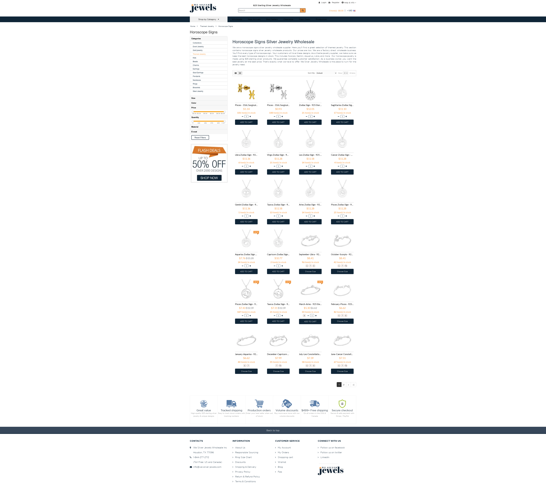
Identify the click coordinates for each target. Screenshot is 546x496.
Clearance (288, 19)
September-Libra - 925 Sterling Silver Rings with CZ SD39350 (310, 254)
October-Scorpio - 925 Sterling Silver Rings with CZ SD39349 (342, 254)
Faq (280, 471)
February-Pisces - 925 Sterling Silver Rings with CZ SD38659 (342, 304)
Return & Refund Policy (247, 476)
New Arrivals (254, 19)
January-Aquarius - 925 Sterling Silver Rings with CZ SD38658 (246, 354)
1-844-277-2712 (200, 457)
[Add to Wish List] (258, 80)
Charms (196, 65)
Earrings (196, 69)
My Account (284, 447)
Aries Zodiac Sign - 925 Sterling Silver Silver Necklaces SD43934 (310, 204)
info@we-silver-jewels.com (206, 467)
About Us (240, 447)
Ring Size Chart (243, 457)
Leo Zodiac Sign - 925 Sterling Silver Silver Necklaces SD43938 (310, 155)
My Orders (283, 452)
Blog (280, 467)
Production (321, 19)
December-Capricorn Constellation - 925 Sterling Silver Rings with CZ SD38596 (278, 354)
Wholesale (237, 19)
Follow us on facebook (332, 447)
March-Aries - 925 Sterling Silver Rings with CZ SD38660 (310, 304)
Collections (197, 43)
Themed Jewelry (199, 54)
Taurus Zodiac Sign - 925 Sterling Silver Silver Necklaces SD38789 (278, 304)
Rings (195, 83)
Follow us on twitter (331, 452)
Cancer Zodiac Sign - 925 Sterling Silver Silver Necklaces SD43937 (342, 155)
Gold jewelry (197, 50)
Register (335, 2)
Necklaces (197, 80)
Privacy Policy (242, 471)
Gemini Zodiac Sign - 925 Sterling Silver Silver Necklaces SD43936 (246, 204)
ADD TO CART (246, 122)
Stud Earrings (198, 72)
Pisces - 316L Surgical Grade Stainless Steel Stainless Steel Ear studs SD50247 (278, 105)
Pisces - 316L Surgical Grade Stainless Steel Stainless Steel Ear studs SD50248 (246, 105)
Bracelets (196, 87)
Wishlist (282, 462)
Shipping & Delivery (245, 467)
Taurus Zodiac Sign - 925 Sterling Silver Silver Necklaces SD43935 (278, 204)
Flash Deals (304, 19)
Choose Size (310, 271)
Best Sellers (272, 19)
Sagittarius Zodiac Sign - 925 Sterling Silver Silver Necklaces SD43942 (342, 105)
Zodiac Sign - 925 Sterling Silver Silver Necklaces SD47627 (310, 105)
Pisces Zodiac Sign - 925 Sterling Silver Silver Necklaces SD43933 (342, 204)
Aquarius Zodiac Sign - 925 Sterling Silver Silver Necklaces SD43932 (246, 254)
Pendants (196, 76)
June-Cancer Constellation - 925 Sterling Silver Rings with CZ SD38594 (342, 354)
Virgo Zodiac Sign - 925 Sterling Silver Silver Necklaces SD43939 (278, 155)
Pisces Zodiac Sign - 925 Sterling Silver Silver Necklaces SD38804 (246, 304)
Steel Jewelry (198, 91)
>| (353, 384)
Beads (195, 61)
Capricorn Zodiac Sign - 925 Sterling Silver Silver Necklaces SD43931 (278, 254)
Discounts (240, 462)
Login (323, 2)
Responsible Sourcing (246, 452)
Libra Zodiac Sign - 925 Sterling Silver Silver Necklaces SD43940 (246, 155)
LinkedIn (324, 457)
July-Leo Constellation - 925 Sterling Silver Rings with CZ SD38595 (310, 354)
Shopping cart (285, 457)
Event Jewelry (198, 46)
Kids (194, 57)
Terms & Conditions (245, 481)
